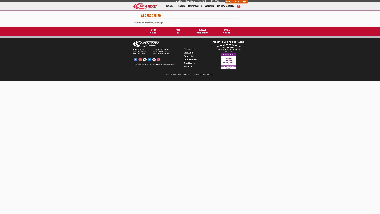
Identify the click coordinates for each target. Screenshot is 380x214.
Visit (237, 1)
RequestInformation (202, 31)
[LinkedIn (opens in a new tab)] (149, 59)
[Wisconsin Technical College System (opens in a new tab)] (228, 48)
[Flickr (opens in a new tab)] (154, 59)
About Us (179, 1)
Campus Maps (188, 52)
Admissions (170, 6)
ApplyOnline (153, 31)
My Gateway (215, 1)
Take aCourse (226, 31)
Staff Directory (189, 49)
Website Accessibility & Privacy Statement (203, 74)
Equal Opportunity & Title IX (142, 64)
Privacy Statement (168, 64)
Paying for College (195, 6)
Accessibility (157, 64)
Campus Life (209, 6)
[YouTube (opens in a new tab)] (140, 59)
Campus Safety (189, 56)
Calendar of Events (190, 59)
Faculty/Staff (202, 1)
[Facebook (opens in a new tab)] (135, 59)
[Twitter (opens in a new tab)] (144, 59)
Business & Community (225, 6)
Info (244, 1)
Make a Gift (188, 66)
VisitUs (178, 31)
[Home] (145, 6)
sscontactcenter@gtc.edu (161, 53)
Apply (228, 1)
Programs (181, 6)
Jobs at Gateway (190, 1)
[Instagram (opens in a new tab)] (158, 59)
